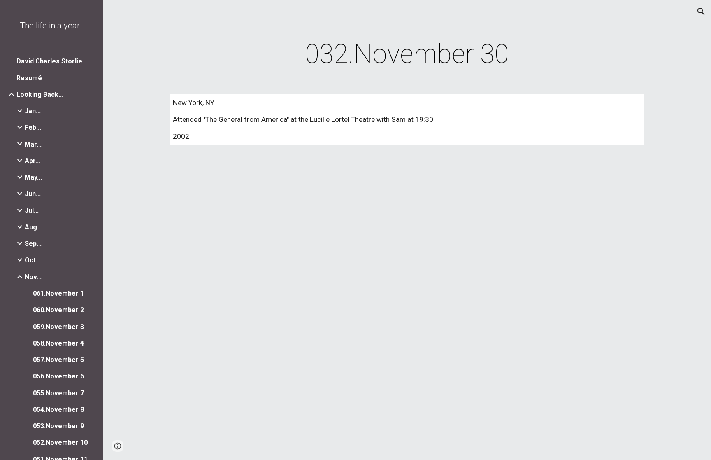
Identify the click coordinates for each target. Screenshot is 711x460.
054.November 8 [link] (58, 409)
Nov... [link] (33, 277)
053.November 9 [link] (58, 426)
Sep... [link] (33, 244)
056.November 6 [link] (58, 376)
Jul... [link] (32, 211)
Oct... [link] (33, 260)
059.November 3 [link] (58, 327)
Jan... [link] (33, 111)
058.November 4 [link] (58, 343)
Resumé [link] (29, 78)
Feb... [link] (33, 127)
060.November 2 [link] (58, 310)
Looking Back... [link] (39, 94)
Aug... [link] (33, 227)
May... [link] (33, 177)
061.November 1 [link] (58, 293)
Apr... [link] (32, 161)
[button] (701, 11)
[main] (407, 54)
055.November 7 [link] (58, 393)
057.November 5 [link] (58, 360)
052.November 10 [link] (60, 442)
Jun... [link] (33, 194)
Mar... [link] (33, 144)
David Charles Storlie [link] (49, 61)
